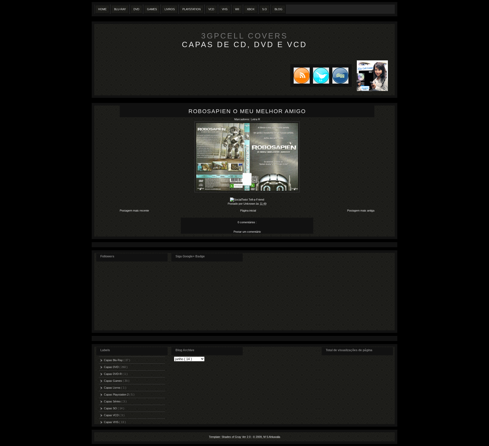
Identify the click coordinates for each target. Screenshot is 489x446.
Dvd (136, 9)
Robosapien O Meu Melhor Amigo (247, 111)
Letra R (255, 119)
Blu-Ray (120, 9)
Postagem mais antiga (360, 210)
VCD (211, 9)
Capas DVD (111, 367)
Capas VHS (111, 422)
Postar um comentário (247, 231)
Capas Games (113, 380)
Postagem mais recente (134, 210)
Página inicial (248, 210)
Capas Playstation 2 (116, 394)
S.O (264, 9)
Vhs (224, 9)
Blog (278, 9)
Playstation (191, 9)
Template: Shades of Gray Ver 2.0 (230, 436)
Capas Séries (112, 401)
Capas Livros (112, 387)
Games (152, 9)
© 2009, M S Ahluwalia (266, 436)
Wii (237, 9)
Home (102, 9)
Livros (170, 9)
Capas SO (111, 408)
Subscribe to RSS (300, 75)
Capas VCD (111, 415)
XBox (250, 9)
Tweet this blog (319, 75)
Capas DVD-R (113, 373)
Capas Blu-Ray (114, 360)
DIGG (340, 75)
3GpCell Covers (244, 36)
